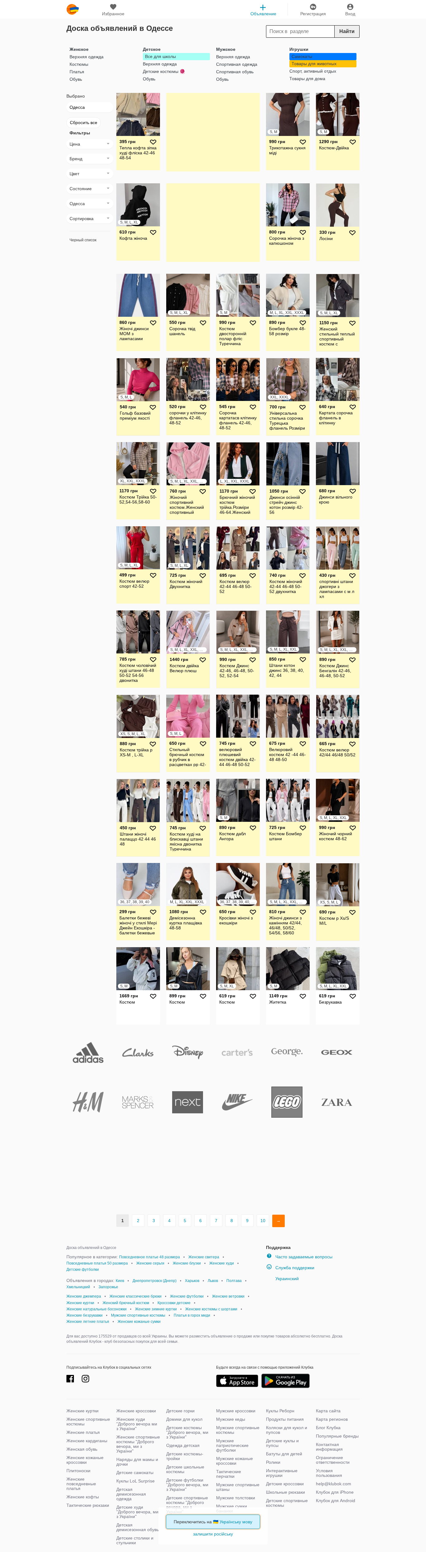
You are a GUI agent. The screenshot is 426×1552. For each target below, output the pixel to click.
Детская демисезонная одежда (131, 1494)
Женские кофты (82, 1496)
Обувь (76, 79)
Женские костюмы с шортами (211, 1309)
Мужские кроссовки (235, 1410)
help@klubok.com (333, 1483)
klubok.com (72, 9)
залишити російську (213, 1533)
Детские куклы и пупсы (282, 1443)
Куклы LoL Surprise (135, 1480)
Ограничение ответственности (333, 1460)
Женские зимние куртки (156, 1309)
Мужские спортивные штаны (237, 1487)
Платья (77, 71)
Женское (79, 49)
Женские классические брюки (135, 1296)
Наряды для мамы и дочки (137, 1462)
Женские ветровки (228, 1296)
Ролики (273, 1462)
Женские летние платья (87, 1321)
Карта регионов (332, 1419)
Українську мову (236, 1521)
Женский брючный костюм (126, 1303)
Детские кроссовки (285, 1483)
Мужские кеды (230, 1419)
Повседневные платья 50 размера (97, 1263)
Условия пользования (329, 1473)
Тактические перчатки (228, 1474)
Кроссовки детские (174, 1303)
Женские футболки (187, 1296)
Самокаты (302, 56)
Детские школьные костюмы (185, 1469)
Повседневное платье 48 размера (149, 1257)
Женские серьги (150, 1263)
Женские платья (83, 1432)
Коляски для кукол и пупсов (286, 1430)
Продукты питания (285, 1419)
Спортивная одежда (236, 64)
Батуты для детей (284, 1453)
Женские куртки (80, 1303)
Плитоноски (78, 1470)
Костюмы (79, 64)
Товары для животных (314, 63)
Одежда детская (183, 1445)
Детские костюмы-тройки (184, 1456)
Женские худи (221, 1263)
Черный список (83, 240)
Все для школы (160, 56)
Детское (152, 49)
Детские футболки (82, 1269)
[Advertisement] (213, 132)
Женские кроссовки (136, 1410)
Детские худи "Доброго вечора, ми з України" (137, 1512)
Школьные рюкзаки (285, 1492)
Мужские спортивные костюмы (138, 1315)
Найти (347, 31)
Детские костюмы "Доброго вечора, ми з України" (187, 1432)
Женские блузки (187, 1263)
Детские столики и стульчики (134, 1540)
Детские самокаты (134, 1472)
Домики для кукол (184, 1419)
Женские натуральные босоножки (96, 1309)
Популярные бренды (337, 1436)
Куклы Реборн (280, 1410)
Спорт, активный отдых (312, 71)
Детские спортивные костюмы (287, 1503)
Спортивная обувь (235, 71)
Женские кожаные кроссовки (85, 1460)
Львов (213, 1281)
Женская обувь (81, 1449)
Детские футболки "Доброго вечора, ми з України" (187, 1484)
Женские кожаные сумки (139, 1321)
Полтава (234, 1281)
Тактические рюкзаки (87, 1505)
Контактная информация (329, 1447)
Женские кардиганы (86, 1440)
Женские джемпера (83, 1296)
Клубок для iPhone (335, 1492)
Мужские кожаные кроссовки (234, 1461)
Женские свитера (203, 1257)
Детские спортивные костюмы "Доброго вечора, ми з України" (187, 1504)
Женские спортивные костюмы (88, 1421)
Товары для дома (307, 78)
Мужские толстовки (235, 1497)
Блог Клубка (328, 1427)
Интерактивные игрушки (282, 1473)
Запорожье (108, 1287)
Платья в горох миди (192, 1315)
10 (262, 1220)
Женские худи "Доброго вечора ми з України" (136, 1424)
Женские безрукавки (84, 1315)
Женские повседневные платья (81, 1484)
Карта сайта (328, 1410)
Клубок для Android (335, 1500)
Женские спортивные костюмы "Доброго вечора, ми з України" (138, 1443)
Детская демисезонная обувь (137, 1527)
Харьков (192, 1281)
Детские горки (180, 1410)
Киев (120, 1281)
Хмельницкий (78, 1287)
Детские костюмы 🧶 (164, 71)
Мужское (225, 49)
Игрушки (298, 49)
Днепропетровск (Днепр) (155, 1281)
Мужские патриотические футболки (232, 1445)
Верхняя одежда (87, 56)
